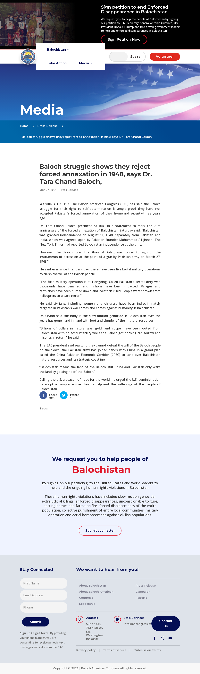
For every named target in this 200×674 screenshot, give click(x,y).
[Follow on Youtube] (170, 638)
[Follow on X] (162, 638)
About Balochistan (92, 585)
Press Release (47, 126)
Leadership (87, 604)
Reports (141, 598)
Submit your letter (100, 530)
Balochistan (56, 49)
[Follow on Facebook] (154, 638)
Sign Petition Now (124, 39)
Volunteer (165, 56)
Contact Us (165, 623)
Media (84, 63)
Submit (35, 622)
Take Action (57, 63)
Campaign (143, 591)
